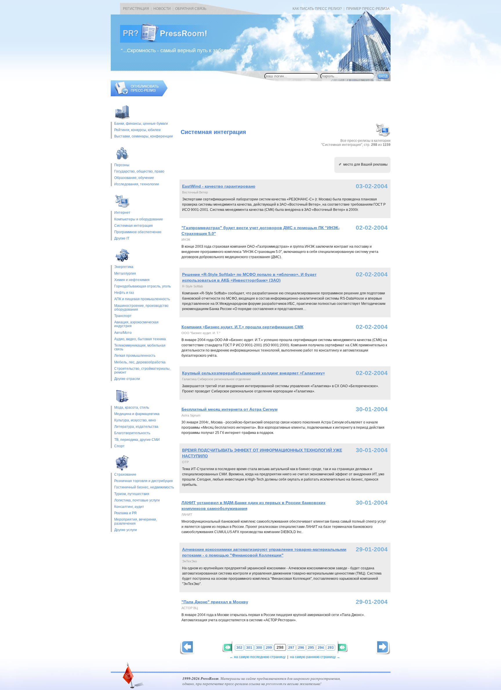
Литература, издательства (136, 427)
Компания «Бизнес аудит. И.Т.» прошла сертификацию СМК (242, 327)
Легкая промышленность (134, 356)
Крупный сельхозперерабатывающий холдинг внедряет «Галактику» (253, 373)
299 (269, 648)
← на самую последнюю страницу (258, 657)
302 (239, 648)
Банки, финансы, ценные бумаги (141, 124)
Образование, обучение (134, 178)
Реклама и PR (125, 513)
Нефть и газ (124, 293)
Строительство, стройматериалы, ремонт (142, 370)
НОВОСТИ (162, 9)
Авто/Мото (123, 333)
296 (301, 648)
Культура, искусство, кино (135, 420)
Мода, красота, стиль (131, 408)
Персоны (121, 165)
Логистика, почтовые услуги (137, 500)
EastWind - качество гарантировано (218, 186)
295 (311, 648)
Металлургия (125, 274)
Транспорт (123, 316)
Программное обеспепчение (137, 232)
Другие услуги (125, 530)
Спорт (119, 446)
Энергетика (123, 267)
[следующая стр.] (186, 647)
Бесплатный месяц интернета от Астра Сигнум (229, 409)
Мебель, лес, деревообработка (140, 362)
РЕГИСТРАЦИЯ (136, 9)
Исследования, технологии (136, 184)
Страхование (125, 475)
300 (259, 648)
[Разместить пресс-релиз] (139, 95)
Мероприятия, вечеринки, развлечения (135, 521)
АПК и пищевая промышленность (142, 299)
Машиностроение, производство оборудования (141, 308)
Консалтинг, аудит (129, 507)
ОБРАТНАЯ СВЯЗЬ (190, 9)
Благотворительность (132, 433)
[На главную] (168, 41)
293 (331, 648)
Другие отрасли (127, 379)
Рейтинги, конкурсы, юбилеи (137, 130)
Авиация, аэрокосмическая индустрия (136, 324)
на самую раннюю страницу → (315, 657)
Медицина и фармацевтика (136, 414)
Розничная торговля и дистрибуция (143, 481)
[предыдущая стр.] (383, 647)
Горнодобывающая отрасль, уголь (142, 286)
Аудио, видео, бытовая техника (140, 339)
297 (291, 648)
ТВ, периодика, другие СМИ (137, 440)
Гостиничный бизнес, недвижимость (144, 487)
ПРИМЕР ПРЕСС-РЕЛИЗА (368, 9)
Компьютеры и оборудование (138, 219)
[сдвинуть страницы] (227, 647)
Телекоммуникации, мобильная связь (140, 347)
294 (321, 648)
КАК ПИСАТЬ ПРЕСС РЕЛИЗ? (317, 9)
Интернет (122, 213)
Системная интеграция (133, 226)
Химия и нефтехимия (132, 280)
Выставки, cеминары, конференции (143, 136)
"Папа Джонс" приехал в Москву (214, 602)
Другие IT (121, 238)
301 (249, 648)
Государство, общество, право (139, 171)
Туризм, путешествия (131, 494)
